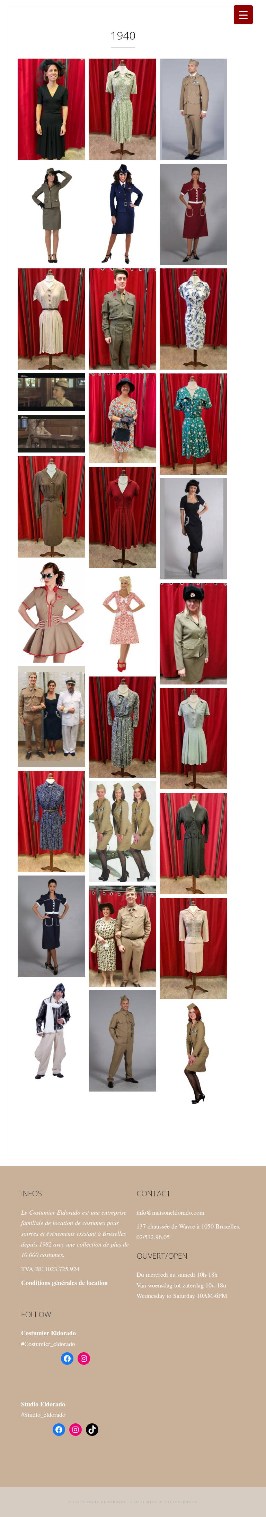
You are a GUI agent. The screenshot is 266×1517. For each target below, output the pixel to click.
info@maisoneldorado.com (170, 1212)
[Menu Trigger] (243, 14)
